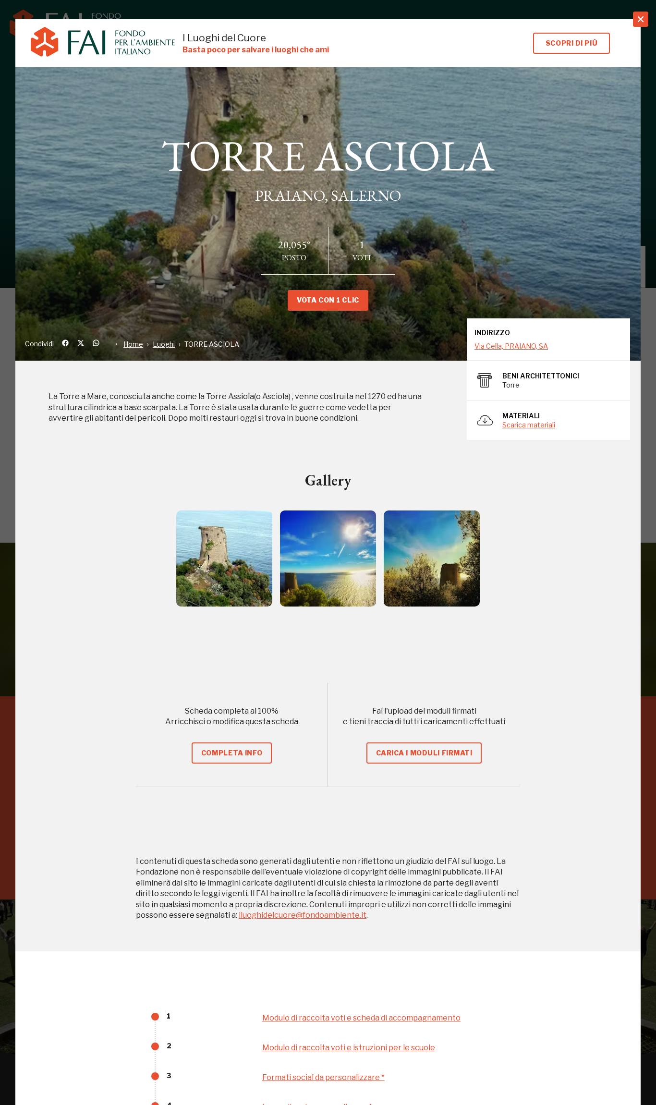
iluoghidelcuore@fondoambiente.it (302, 915)
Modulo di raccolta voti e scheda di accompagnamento (361, 1017)
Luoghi (164, 344)
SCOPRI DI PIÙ (571, 43)
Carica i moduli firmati (424, 753)
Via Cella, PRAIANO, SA (511, 346)
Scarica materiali (528, 425)
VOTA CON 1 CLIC (328, 300)
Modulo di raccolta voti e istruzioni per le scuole (348, 1047)
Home (133, 344)
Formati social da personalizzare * (323, 1077)
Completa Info (231, 753)
